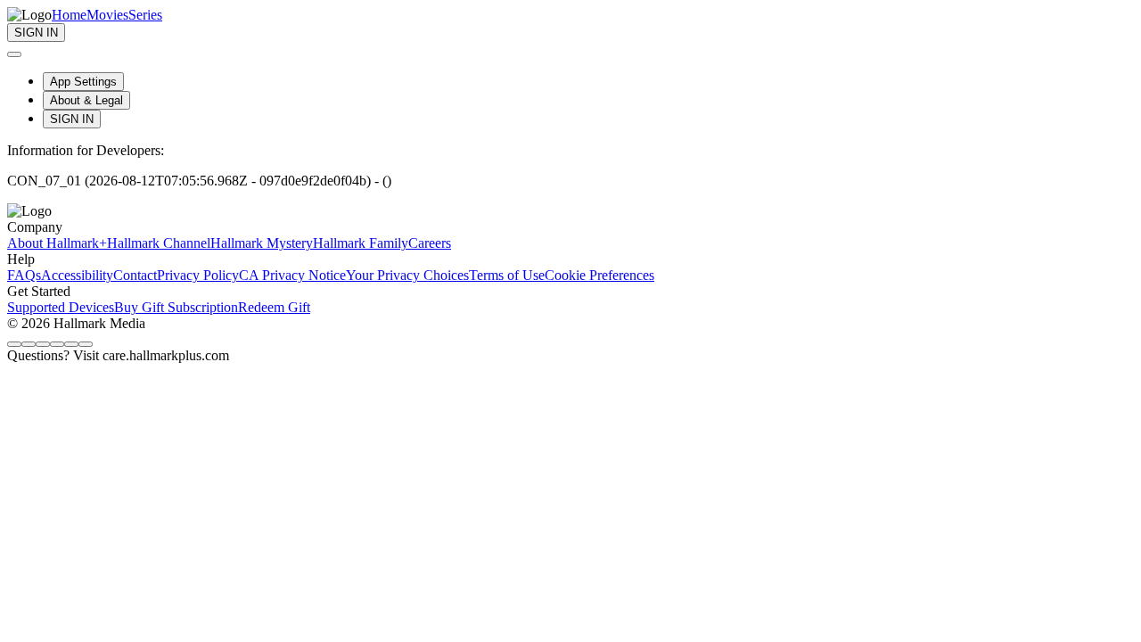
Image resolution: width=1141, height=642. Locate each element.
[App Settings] (14, 54)
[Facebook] (14, 344)
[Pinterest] (71, 344)
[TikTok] (57, 344)
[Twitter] (43, 344)
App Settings (83, 81)
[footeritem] (57, 243)
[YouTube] (85, 344)
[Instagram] (28, 344)
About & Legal (86, 100)
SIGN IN (72, 119)
